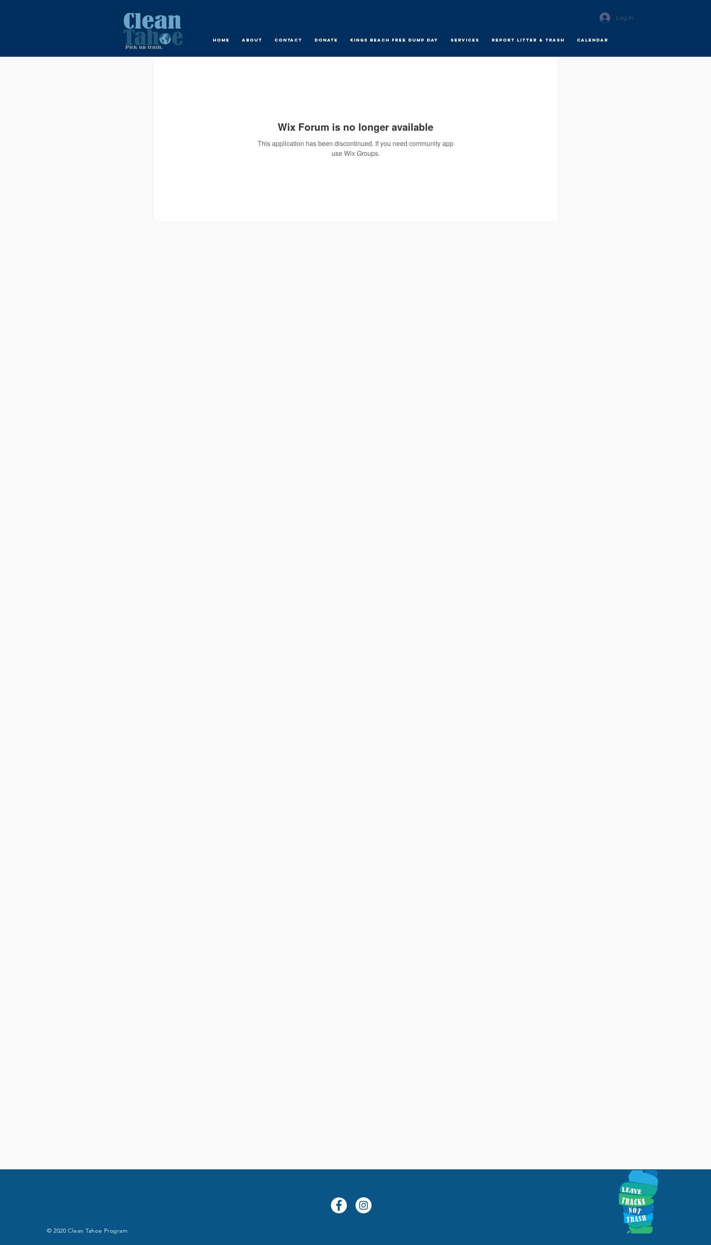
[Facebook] (339, 1205)
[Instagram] (364, 1205)
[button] (252, 40)
